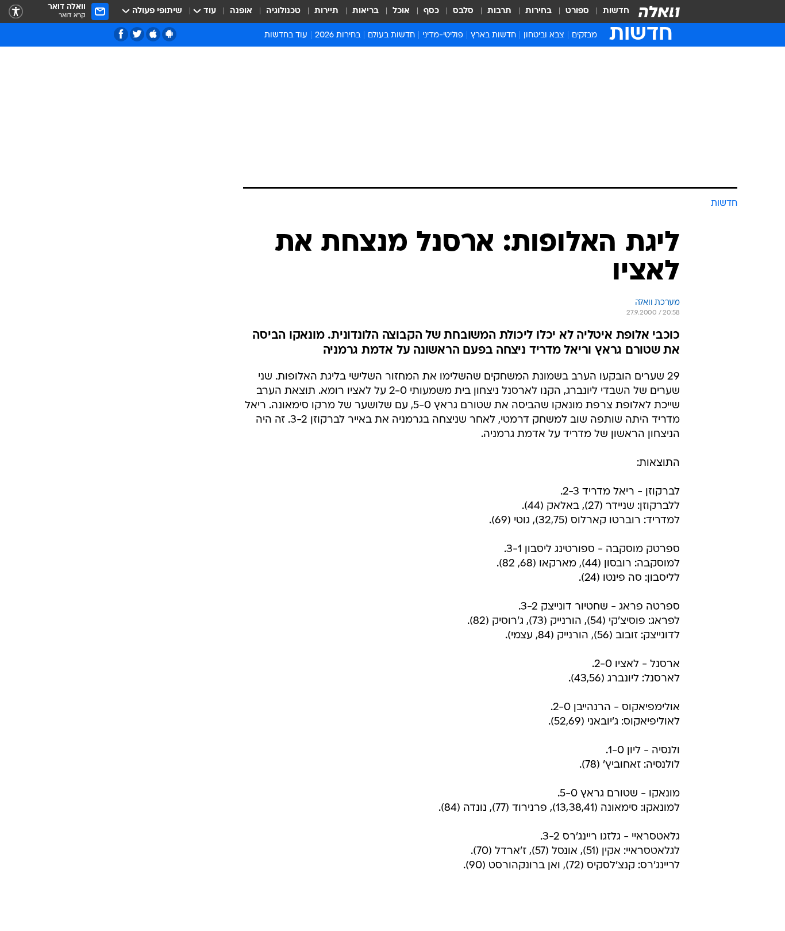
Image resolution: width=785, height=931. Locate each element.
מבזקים (584, 35)
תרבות (499, 11)
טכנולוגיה (283, 11)
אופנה (241, 11)
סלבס (463, 11)
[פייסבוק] (121, 34)
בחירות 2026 (337, 35)
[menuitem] (609, 11)
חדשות (616, 11)
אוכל (401, 11)
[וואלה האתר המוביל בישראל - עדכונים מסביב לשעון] (659, 11)
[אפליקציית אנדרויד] (169, 34)
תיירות (326, 11)
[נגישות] (16, 12)
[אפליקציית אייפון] (153, 34)
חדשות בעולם (391, 35)
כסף (431, 11)
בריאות (365, 11)
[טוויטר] (137, 34)
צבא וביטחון (544, 35)
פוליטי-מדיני (442, 35)
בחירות (538, 11)
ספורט (577, 11)
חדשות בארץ (493, 35)
